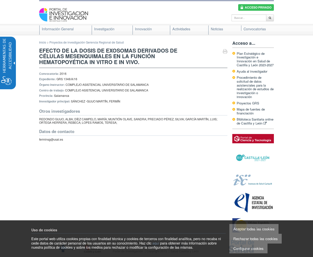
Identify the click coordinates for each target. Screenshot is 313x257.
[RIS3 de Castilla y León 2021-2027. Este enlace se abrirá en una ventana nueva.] (253, 158)
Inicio (42, 42)
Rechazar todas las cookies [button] (255, 238)
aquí (155, 243)
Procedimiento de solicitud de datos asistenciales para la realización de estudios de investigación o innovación (255, 87)
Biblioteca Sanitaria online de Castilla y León (255, 121)
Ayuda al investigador (252, 71)
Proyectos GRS (248, 103)
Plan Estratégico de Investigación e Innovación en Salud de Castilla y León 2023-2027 (255, 59)
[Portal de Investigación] (63, 14)
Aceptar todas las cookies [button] (254, 228)
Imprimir (225, 52)
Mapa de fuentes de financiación (251, 111)
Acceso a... (243, 43)
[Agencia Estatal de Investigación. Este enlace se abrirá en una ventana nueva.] (253, 202)
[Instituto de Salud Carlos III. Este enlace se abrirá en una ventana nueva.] (253, 179)
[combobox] (249, 17)
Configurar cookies (248, 248)
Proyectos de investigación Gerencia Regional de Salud (86, 42)
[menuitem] (58, 29)
